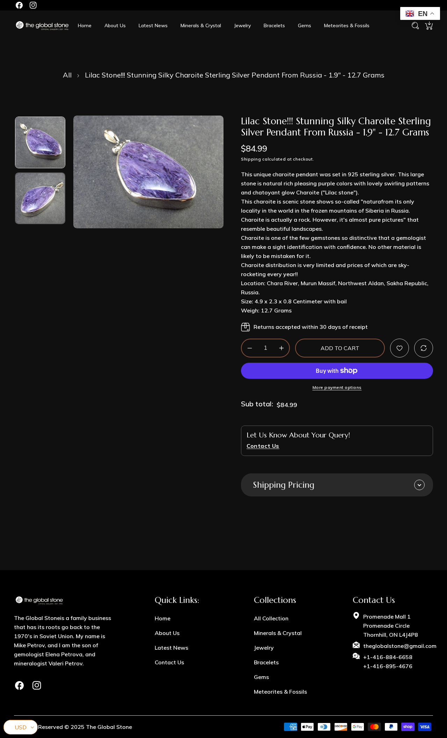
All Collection (271, 618)
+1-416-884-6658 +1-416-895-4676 (387, 662)
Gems (261, 676)
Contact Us (169, 662)
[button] (429, 25)
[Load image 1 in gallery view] (40, 142)
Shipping (251, 159)
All (67, 75)
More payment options (337, 387)
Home (162, 618)
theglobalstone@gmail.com (400, 645)
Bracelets (266, 662)
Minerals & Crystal (278, 632)
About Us (167, 632)
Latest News (171, 647)
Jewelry (264, 647)
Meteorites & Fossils (280, 691)
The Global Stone (109, 726)
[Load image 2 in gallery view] (40, 198)
